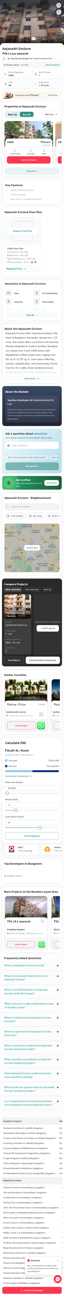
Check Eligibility (32, 835)
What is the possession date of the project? (26, 457)
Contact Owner (28, 159)
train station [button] (17, 515)
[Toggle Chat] (58, 1279)
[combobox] (34, 506)
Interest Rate (11, 799)
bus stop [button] (37, 515)
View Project (21, 725)
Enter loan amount (14, 782)
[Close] (58, 1260)
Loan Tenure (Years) (14, 816)
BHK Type (49, 114)
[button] (23, 262)
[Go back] (5, 5)
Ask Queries (32, 466)
